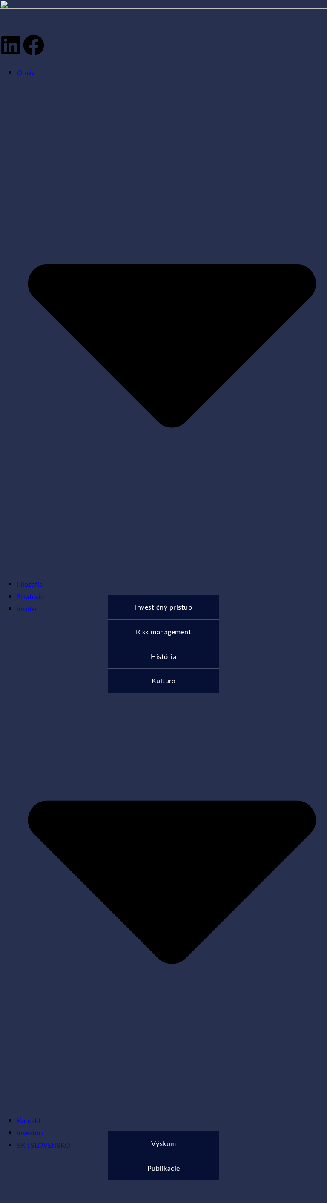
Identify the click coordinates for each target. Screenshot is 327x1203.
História (163, 656)
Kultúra (164, 680)
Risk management (164, 631)
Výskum (163, 1143)
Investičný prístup (163, 607)
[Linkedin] (10, 45)
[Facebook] (33, 45)
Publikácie (163, 1168)
